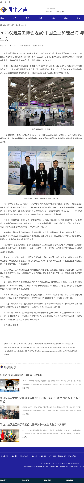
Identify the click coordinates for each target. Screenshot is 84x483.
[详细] (26, 388)
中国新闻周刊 (62, 456)
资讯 (14, 18)
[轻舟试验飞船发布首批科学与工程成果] (11, 392)
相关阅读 (10, 367)
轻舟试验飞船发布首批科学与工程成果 (21, 375)
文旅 (53, 18)
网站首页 (3, 480)
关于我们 (25, 480)
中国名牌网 (13, 456)
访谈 (24, 25)
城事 (2, 18)
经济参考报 (4, 456)
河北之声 (18, 25)
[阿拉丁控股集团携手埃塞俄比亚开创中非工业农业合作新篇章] (11, 441)
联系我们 (47, 480)
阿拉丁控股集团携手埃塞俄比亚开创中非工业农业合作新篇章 (33, 424)
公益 (79, 18)
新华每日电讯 (23, 456)
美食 (66, 18)
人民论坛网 (52, 456)
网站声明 (69, 480)
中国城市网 (33, 456)
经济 (27, 18)
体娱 (40, 18)
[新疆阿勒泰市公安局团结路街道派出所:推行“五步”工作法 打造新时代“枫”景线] (11, 418)
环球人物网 (72, 456)
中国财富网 (43, 456)
